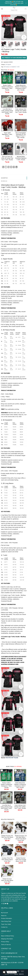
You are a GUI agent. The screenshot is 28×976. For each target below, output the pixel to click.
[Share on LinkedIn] (16, 167)
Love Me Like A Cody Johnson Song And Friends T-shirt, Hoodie (7, 111)
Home (2, 47)
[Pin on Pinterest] (14, 167)
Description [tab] (4, 178)
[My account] (25, 9)
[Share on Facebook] (6, 167)
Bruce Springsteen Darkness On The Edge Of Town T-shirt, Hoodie (21, 135)
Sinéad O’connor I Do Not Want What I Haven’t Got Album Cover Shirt (21, 838)
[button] (2, 9)
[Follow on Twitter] (5, 903)
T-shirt (18, 66)
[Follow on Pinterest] (7, 903)
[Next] (24, 27)
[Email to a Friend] (11, 167)
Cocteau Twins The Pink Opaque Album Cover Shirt (7, 859)
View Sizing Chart (6, 921)
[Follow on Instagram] (3, 903)
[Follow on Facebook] (2, 903)
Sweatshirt (13, 66)
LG (10, 66)
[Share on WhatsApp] (3, 167)
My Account (4, 912)
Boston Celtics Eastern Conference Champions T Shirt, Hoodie (7, 88)
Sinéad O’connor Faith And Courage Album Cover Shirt (21, 859)
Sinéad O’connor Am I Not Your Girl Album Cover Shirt (7, 837)
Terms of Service (6, 944)
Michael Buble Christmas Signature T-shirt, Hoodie (20, 158)
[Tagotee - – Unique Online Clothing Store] (14, 8)
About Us (3, 915)
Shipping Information (7, 939)
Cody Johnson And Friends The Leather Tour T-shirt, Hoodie (21, 110)
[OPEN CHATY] (4, 972)
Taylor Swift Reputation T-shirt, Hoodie (7, 134)
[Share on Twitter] (8, 167)
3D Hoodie (6, 66)
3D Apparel (9, 47)
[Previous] (3, 27)
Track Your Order (6, 924)
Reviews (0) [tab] (4, 181)
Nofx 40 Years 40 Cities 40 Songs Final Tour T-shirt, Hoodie (7, 158)
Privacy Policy (5, 941)
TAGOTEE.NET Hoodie (11, 757)
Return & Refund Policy (7, 936)
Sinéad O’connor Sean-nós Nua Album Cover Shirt (7, 880)
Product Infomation (6, 918)
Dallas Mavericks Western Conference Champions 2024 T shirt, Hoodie (21, 88)
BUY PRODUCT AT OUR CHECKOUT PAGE (14, 57)
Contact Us (4, 927)
